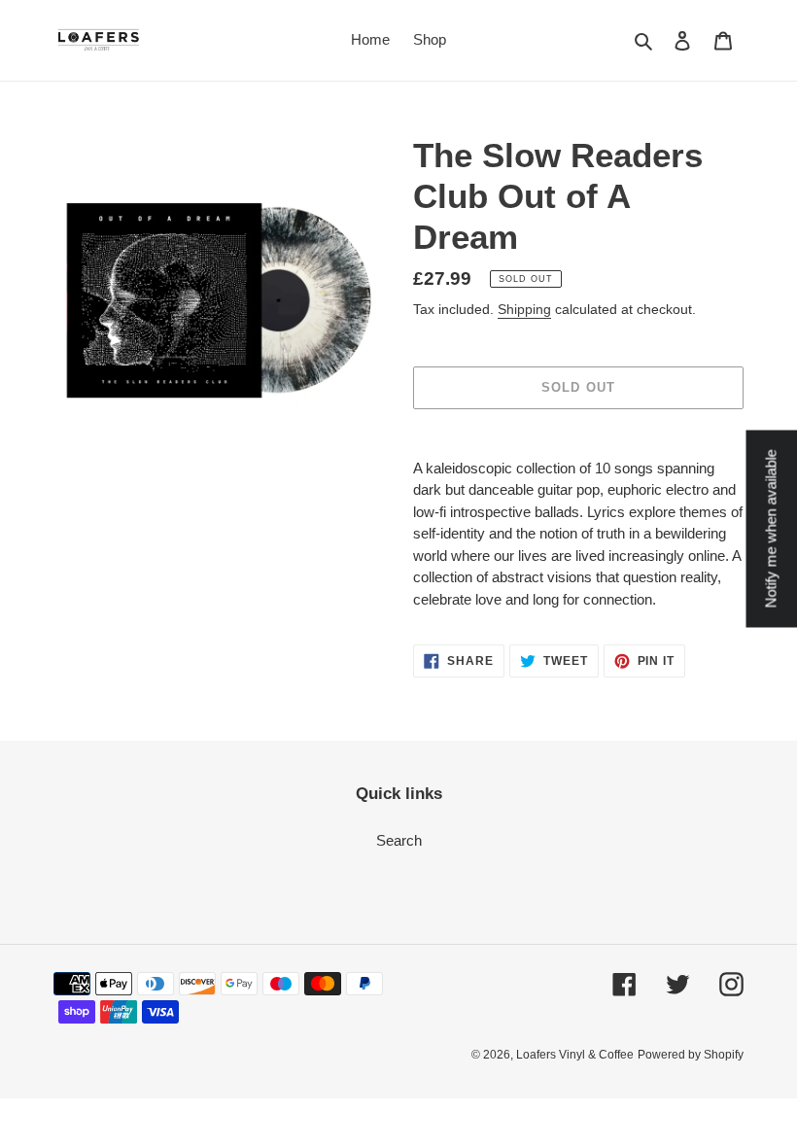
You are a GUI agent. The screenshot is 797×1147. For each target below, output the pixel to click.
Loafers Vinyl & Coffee (575, 1054)
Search (399, 840)
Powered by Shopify (691, 1054)
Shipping (524, 309)
